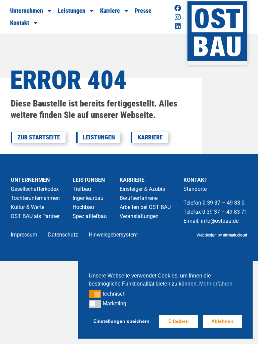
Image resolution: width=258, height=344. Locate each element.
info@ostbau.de (220, 221)
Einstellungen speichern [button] (121, 321)
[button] (95, 294)
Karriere (110, 10)
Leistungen (71, 10)
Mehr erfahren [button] (215, 284)
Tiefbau (82, 189)
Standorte (195, 189)
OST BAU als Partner (35, 216)
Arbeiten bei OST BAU (145, 207)
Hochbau (83, 207)
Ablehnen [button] (222, 321)
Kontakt (19, 22)
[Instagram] (177, 17)
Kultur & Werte (27, 207)
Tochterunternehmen (35, 198)
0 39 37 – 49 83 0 (224, 203)
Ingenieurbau (88, 198)
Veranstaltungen (139, 216)
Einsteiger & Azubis (142, 189)
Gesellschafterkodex (35, 189)
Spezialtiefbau (90, 216)
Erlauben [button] (178, 321)
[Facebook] (177, 8)
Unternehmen (26, 10)
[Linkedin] (177, 26)
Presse (143, 10)
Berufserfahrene (139, 198)
